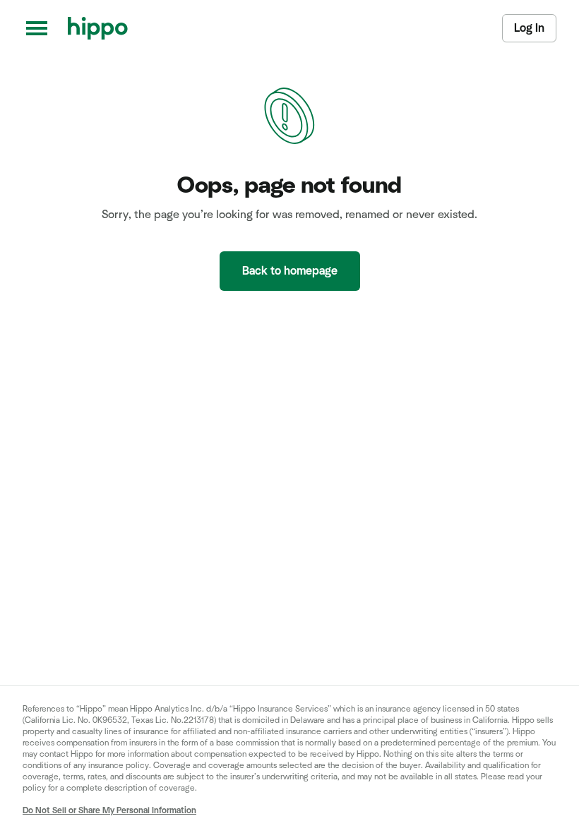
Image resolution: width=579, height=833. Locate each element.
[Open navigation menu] (37, 28)
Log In (529, 28)
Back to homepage (290, 271)
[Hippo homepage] (98, 28)
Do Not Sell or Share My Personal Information (109, 810)
